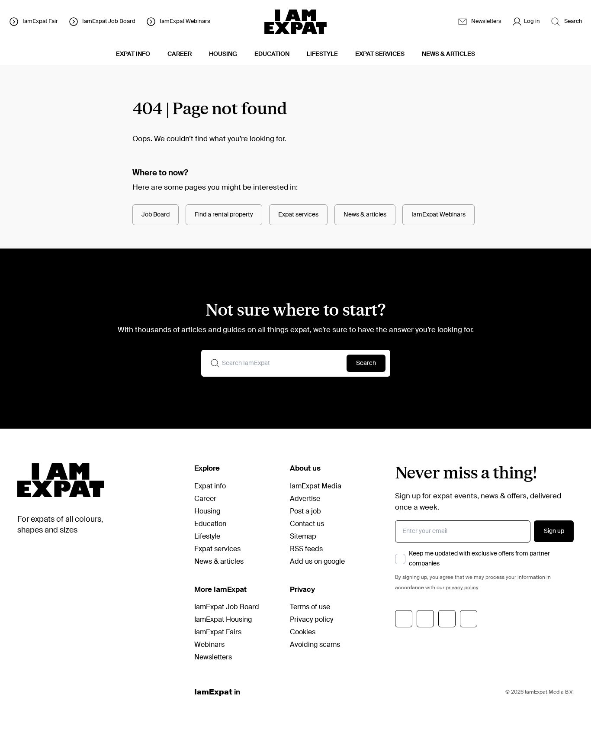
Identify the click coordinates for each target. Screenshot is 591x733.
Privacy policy (311, 620)
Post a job (305, 511)
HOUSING (223, 54)
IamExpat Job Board (226, 607)
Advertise (305, 499)
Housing (207, 511)
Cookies (302, 632)
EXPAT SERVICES (380, 54)
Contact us (307, 524)
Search (366, 363)
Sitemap (303, 536)
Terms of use (310, 607)
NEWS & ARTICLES (448, 54)
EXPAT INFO (133, 54)
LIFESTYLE (322, 54)
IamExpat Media (315, 486)
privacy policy (462, 588)
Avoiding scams (315, 645)
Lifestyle (207, 536)
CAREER (179, 54)
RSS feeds (306, 549)
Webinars (209, 645)
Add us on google (317, 562)
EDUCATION (271, 54)
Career (205, 499)
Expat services (298, 215)
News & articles (365, 215)
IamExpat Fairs (217, 632)
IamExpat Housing (223, 620)
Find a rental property (224, 215)
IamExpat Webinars (438, 215)
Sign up (554, 531)
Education (210, 524)
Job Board (155, 215)
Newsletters (213, 657)
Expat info (210, 486)
